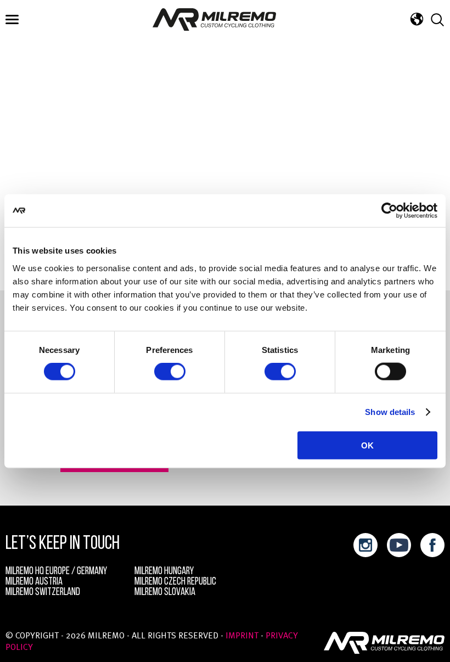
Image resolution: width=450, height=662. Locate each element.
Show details (390, 412)
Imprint (242, 636)
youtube (399, 545)
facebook (432, 545)
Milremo (214, 19)
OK (367, 445)
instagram (365, 545)
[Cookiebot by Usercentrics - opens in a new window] (389, 211)
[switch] (169, 371)
